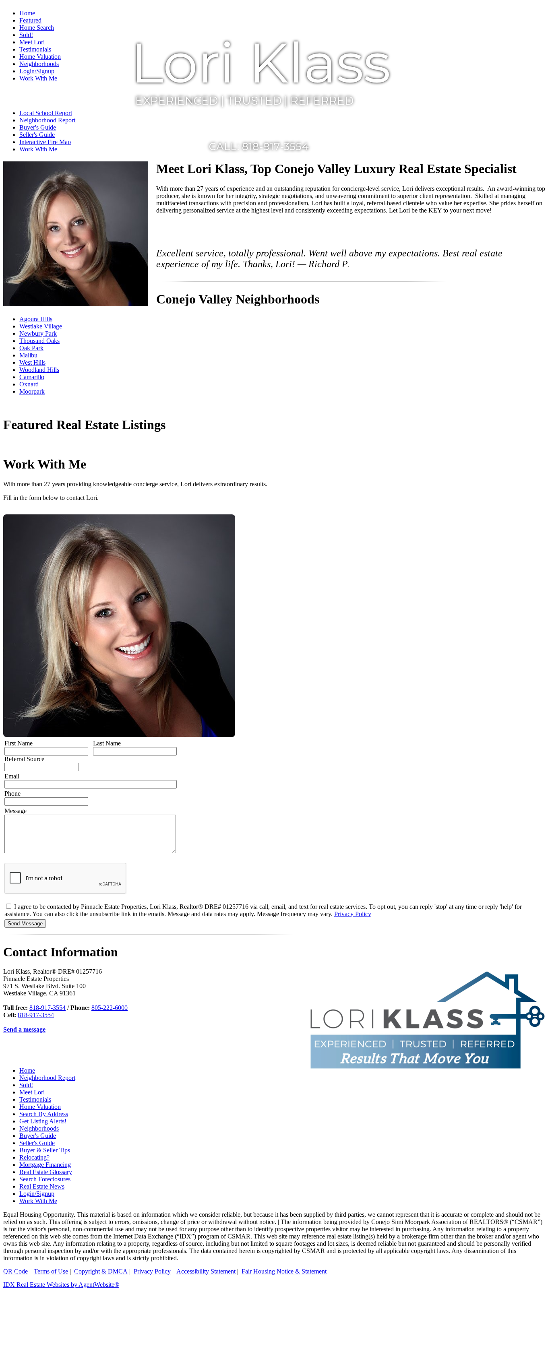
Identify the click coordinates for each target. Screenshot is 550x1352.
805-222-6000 (109, 1007)
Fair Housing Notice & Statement (284, 1271)
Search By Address (43, 1113)
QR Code (15, 1271)
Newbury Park (38, 333)
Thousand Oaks (39, 340)
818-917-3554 (47, 1007)
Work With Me (38, 1200)
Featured (30, 20)
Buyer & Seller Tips (44, 1150)
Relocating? (34, 1157)
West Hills (32, 362)
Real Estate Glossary (45, 1171)
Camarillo (31, 377)
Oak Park (31, 348)
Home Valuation (40, 1106)
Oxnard (29, 384)
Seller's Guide (37, 1142)
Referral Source (24, 758)
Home (27, 13)
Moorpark (32, 391)
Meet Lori (32, 1092)
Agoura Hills (35, 319)
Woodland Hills (39, 369)
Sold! (26, 1085)
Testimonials (35, 1099)
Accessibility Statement (206, 1271)
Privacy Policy (352, 913)
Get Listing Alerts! (42, 1121)
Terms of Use (51, 1271)
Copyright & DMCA (101, 1271)
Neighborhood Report (47, 1077)
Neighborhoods (39, 1128)
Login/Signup (36, 1193)
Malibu (28, 355)
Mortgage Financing (45, 1164)
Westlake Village (40, 326)
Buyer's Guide (37, 1135)
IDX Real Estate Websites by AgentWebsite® (61, 1284)
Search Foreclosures (44, 1179)
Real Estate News (41, 1186)
